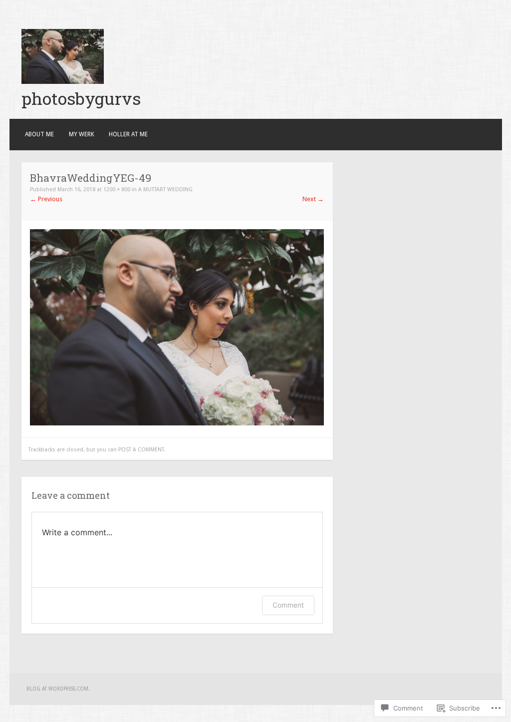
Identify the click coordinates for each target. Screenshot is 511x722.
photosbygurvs (81, 98)
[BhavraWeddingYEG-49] (177, 423)
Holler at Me (128, 134)
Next (313, 199)
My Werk (81, 134)
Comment (288, 605)
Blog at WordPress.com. (58, 689)
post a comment (141, 449)
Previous (46, 199)
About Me (39, 134)
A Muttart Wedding (165, 189)
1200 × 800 (116, 189)
